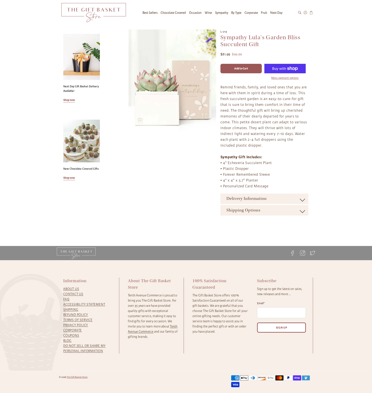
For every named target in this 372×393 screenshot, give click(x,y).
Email (261, 303)
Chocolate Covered (173, 13)
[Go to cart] (311, 12)
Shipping (70, 310)
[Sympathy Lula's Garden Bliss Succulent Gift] (172, 81)
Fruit (264, 13)
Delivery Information (246, 198)
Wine (208, 13)
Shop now (69, 100)
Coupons (71, 335)
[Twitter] (311, 253)
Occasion (195, 13)
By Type (236, 13)
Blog (67, 341)
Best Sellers (150, 13)
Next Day (276, 13)
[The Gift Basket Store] (93, 12)
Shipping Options (243, 210)
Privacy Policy (75, 325)
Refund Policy (75, 315)
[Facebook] (293, 253)
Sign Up (281, 327)
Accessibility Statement (84, 304)
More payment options (285, 78)
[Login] (305, 12)
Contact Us (73, 294)
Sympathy (221, 13)
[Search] (300, 12)
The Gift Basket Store (77, 377)
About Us (71, 289)
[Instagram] (302, 253)
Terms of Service (78, 320)
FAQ (66, 299)
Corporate (251, 13)
